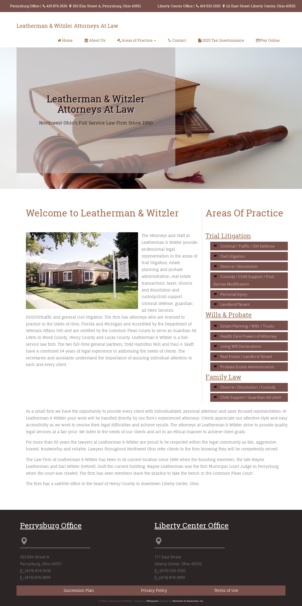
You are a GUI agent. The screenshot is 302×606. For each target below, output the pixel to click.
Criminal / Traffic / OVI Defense (247, 246)
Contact (179, 40)
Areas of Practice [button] (138, 40)
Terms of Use (226, 590)
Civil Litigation (232, 256)
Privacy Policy (154, 590)
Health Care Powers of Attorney (248, 336)
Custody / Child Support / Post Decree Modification (243, 280)
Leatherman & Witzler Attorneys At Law (67, 25)
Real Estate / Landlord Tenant (246, 356)
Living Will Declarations (240, 346)
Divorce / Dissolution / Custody (248, 387)
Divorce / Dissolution (239, 266)
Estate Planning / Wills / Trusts (247, 326)
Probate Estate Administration (247, 366)
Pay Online (270, 40)
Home (67, 40)
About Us (97, 40)
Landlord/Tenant (235, 304)
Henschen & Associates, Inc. (188, 600)
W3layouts (152, 600)
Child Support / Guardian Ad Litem (250, 397)
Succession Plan (79, 590)
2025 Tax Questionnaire (223, 40)
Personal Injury (233, 294)
